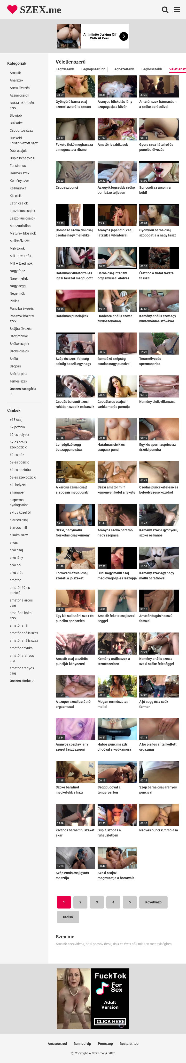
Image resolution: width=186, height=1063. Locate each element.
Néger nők (17, 293)
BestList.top (129, 1044)
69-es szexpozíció (23, 477)
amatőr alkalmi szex (21, 615)
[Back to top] (169, 1048)
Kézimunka (18, 188)
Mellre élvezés (20, 241)
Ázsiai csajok (19, 95)
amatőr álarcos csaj (21, 602)
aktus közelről (20, 512)
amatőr (15, 580)
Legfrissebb (65, 69)
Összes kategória (23, 389)
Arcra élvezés (20, 88)
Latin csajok (19, 203)
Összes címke (20, 681)
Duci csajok (18, 151)
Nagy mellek (19, 278)
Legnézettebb (123, 69)
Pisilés (14, 301)
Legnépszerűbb (93, 69)
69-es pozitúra (20, 470)
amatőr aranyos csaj (22, 670)
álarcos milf (18, 527)
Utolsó (68, 917)
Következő (153, 902)
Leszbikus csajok (22, 211)
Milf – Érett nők (21, 263)
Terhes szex (18, 381)
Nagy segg (18, 286)
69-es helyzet (19, 435)
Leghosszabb (151, 69)
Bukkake (16, 123)
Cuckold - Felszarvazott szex (24, 140)
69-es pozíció (19, 462)
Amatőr (15, 73)
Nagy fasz (17, 271)
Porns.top (105, 1044)
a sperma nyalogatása (19, 502)
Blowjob (16, 115)
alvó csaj (16, 550)
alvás (14, 542)
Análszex (16, 80)
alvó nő (15, 565)
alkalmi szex (19, 535)
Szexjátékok (19, 336)
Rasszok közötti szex (22, 318)
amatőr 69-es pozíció (20, 590)
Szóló (14, 359)
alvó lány (16, 558)
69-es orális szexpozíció (18, 444)
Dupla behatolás (22, 158)
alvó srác (16, 573)
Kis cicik (16, 196)
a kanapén (17, 492)
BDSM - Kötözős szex (22, 105)
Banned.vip (82, 1044)
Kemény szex (19, 181)
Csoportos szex (21, 130)
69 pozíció (17, 427)
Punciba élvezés (22, 308)
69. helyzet (18, 485)
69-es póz (17, 455)
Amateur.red (57, 1044)
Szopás (15, 366)
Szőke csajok (19, 344)
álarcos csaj (19, 520)
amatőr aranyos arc (22, 658)
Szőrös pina (18, 374)
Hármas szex (19, 173)
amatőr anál (19, 625)
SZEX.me (39, 9)
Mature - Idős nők (23, 233)
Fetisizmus (18, 166)
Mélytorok (17, 248)
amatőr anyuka (21, 648)
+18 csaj (16, 420)
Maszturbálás (20, 226)
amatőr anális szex (24, 633)
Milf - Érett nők (20, 256)
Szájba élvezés (20, 329)
